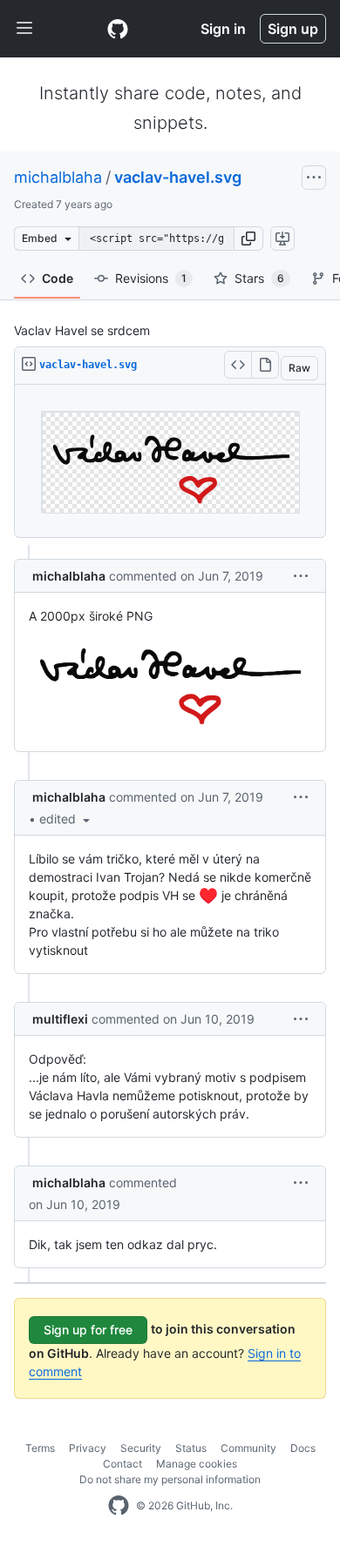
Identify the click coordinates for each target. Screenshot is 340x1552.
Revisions (151, 278)
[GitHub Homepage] (118, 1506)
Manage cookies (196, 1463)
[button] (248, 238)
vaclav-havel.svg (177, 177)
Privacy (87, 1448)
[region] (170, 461)
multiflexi (60, 1018)
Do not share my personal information (170, 1479)
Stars (259, 278)
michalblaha (58, 177)
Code (57, 278)
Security (140, 1448)
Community (248, 1448)
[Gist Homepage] (117, 28)
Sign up (293, 28)
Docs (303, 1448)
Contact (122, 1463)
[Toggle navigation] (24, 28)
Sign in (223, 28)
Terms (40, 1448)
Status (191, 1448)
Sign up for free (88, 1329)
